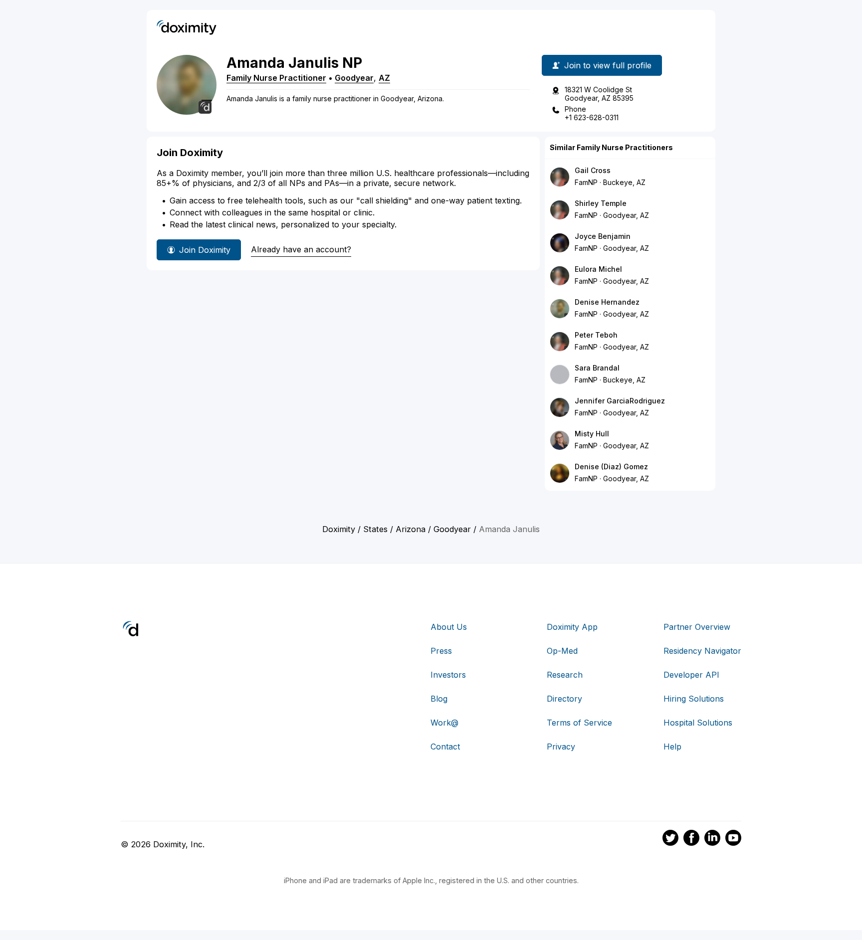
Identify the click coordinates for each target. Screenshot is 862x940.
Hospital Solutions (697, 723)
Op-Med (562, 651)
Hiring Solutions (693, 699)
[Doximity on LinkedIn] (712, 839)
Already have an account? (301, 249)
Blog (439, 699)
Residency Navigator (702, 651)
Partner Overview (696, 627)
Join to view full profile (607, 65)
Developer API (691, 675)
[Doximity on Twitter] (670, 839)
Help (672, 747)
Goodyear (354, 78)
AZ (384, 78)
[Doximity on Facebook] (691, 839)
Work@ (444, 723)
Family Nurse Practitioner (276, 78)
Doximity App (572, 627)
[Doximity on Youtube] (733, 839)
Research (565, 675)
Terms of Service (579, 723)
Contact (445, 747)
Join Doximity (204, 250)
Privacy (561, 747)
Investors (448, 675)
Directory (564, 699)
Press (441, 651)
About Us (449, 627)
